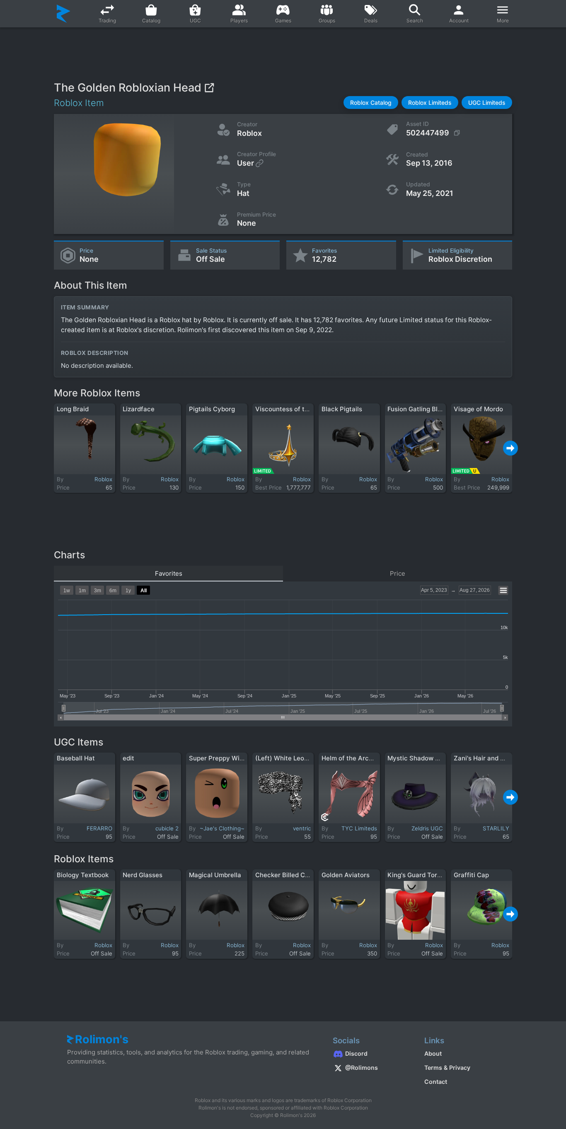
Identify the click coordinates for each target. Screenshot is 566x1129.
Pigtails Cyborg (212, 409)
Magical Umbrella (215, 875)
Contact (435, 1081)
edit (128, 758)
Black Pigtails (342, 409)
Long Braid (73, 409)
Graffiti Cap (471, 875)
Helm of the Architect (354, 758)
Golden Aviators (346, 875)
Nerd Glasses (142, 875)
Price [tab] (397, 573)
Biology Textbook (83, 875)
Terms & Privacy (447, 1067)
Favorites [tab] (168, 573)
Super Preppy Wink (218, 758)
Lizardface (139, 409)
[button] (370, 102)
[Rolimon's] (63, 14)
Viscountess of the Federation (300, 409)
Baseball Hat (76, 758)
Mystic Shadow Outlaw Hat (428, 758)
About (433, 1053)
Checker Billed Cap (283, 875)
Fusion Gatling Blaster (420, 409)
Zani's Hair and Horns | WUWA (499, 758)
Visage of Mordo (478, 409)
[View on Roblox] (209, 88)
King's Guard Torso (415, 875)
